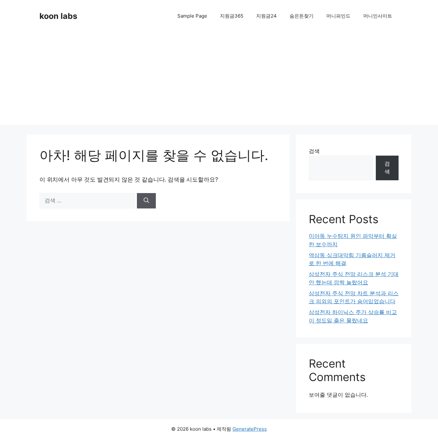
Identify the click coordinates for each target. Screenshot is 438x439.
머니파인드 (338, 16)
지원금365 (231, 16)
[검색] (146, 200)
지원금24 (266, 16)
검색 (314, 151)
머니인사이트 (377, 16)
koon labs (58, 16)
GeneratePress (249, 429)
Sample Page (192, 16)
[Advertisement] (219, 80)
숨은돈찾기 (302, 16)
